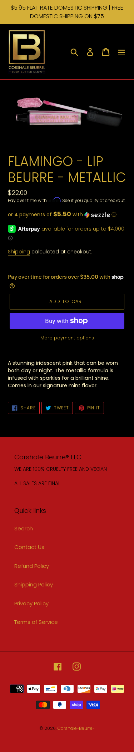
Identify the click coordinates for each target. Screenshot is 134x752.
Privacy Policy (31, 603)
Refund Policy (31, 566)
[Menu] (121, 51)
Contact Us (29, 547)
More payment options (67, 337)
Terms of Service (36, 622)
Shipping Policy (33, 584)
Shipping (19, 251)
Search (23, 528)
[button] (67, 214)
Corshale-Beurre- (76, 728)
